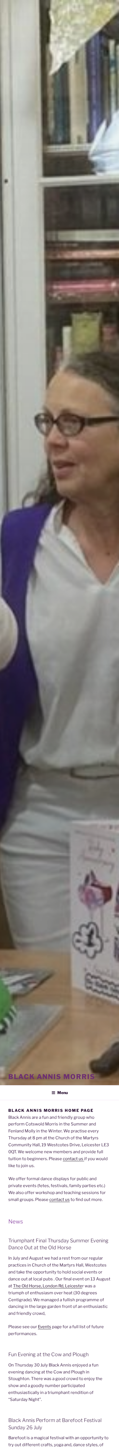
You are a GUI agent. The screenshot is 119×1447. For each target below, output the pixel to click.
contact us (73, 1158)
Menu (62, 1092)
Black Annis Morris (51, 1077)
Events (44, 1326)
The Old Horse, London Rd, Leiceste (47, 1285)
